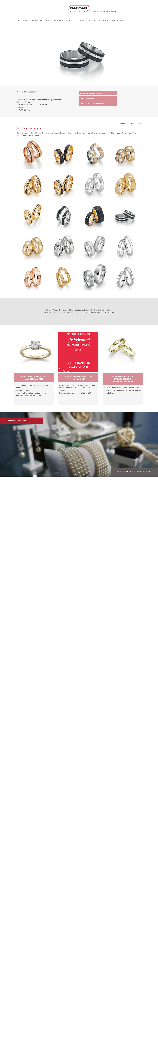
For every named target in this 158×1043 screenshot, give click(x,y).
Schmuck (70, 21)
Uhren (81, 21)
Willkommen (22, 21)
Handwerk (104, 21)
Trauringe (57, 21)
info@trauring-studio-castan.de (102, 312)
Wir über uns (118, 21)
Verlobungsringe (40, 21)
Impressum (122, 471)
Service (91, 21)
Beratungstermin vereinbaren (91, 93)
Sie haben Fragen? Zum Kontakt (92, 103)
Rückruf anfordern (87, 98)
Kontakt (147, 471)
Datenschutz (135, 471)
